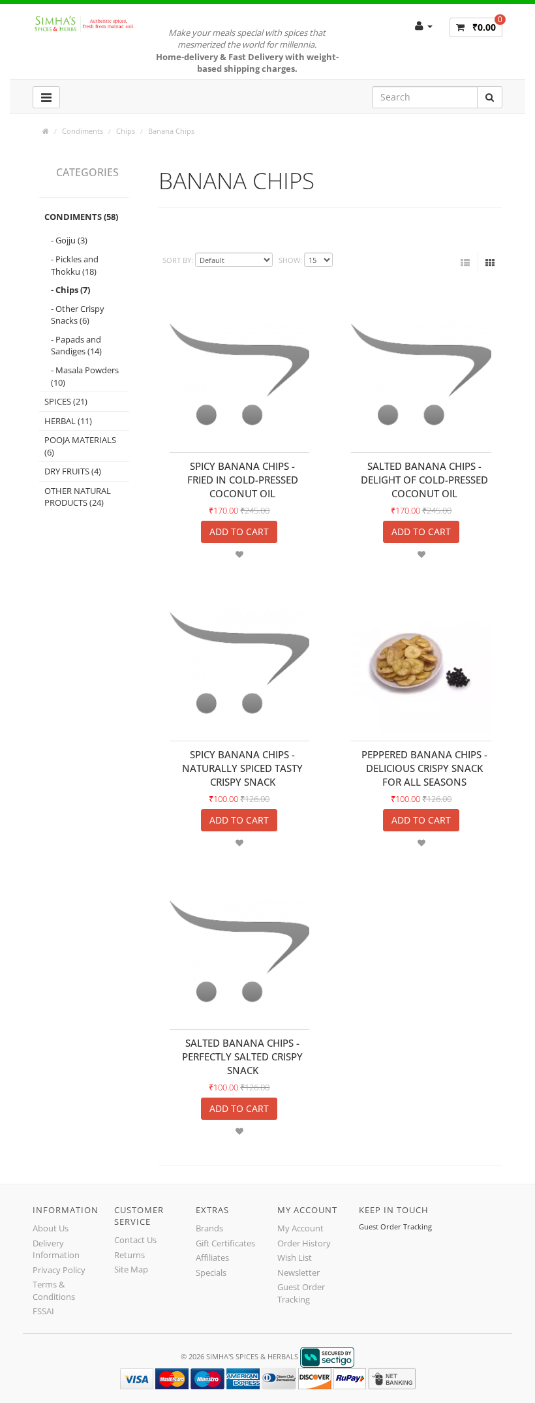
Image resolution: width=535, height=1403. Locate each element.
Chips (125, 131)
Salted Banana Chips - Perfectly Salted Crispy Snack (242, 1056)
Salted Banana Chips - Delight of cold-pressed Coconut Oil (424, 479)
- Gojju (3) (69, 240)
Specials (211, 1272)
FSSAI (43, 1311)
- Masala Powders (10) (85, 376)
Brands (209, 1228)
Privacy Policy (59, 1270)
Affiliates (212, 1257)
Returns (129, 1255)
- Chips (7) (70, 290)
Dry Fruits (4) (72, 471)
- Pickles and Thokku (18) (75, 265)
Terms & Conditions (54, 1290)
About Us (51, 1228)
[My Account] (424, 25)
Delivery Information (56, 1249)
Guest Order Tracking (301, 1293)
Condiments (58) (81, 217)
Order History (304, 1243)
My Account (300, 1228)
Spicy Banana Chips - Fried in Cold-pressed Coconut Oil (242, 479)
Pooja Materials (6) (80, 446)
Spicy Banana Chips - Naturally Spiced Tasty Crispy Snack (242, 768)
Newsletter (298, 1272)
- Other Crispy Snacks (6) (77, 315)
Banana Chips (171, 131)
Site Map (131, 1269)
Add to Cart (239, 531)
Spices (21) (65, 401)
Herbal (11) (68, 421)
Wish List (294, 1257)
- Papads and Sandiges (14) (76, 345)
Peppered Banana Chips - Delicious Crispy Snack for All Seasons (424, 768)
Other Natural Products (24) (77, 497)
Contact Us (135, 1240)
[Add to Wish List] (239, 554)
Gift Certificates (225, 1243)
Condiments (82, 131)
